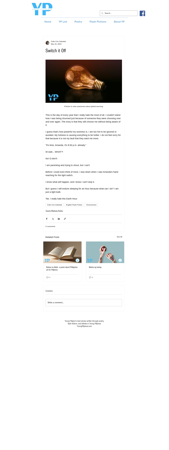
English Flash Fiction (74, 205)
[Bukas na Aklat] (62, 252)
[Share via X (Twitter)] (53, 219)
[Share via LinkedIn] (59, 219)
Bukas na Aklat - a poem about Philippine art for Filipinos (61, 268)
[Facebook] (142, 13)
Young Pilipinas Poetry (54, 211)
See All (119, 237)
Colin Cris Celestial (54, 205)
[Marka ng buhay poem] (105, 252)
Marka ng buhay (95, 267)
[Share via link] (65, 219)
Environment (91, 205)
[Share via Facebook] (47, 219)
